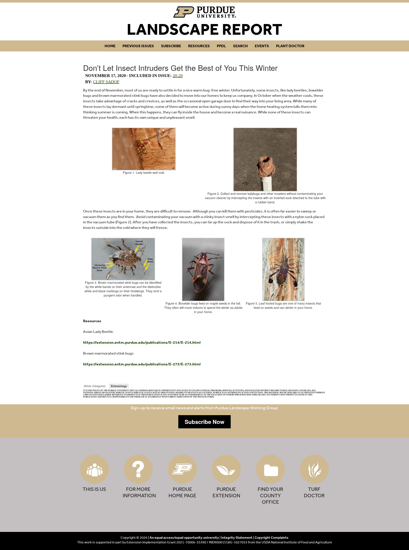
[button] (204, 421)
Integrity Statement (236, 537)
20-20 (178, 75)
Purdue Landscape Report (204, 12)
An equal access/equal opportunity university (184, 537)
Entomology (119, 386)
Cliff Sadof (106, 81)
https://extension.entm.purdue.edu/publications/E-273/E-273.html (142, 364)
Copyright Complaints (271, 537)
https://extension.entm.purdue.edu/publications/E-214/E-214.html (142, 342)
